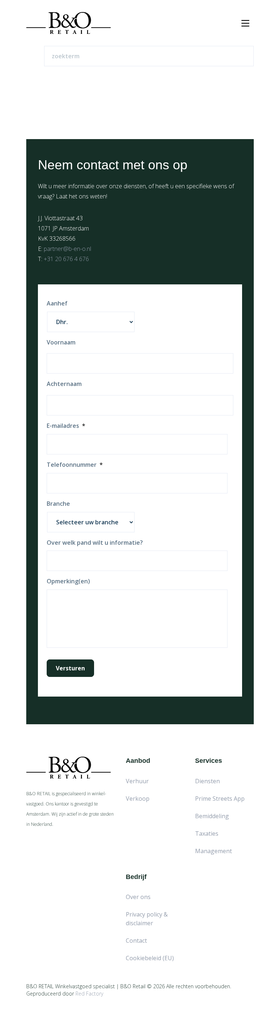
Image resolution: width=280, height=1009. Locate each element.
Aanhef (57, 303)
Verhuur (137, 781)
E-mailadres (66, 426)
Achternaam (64, 384)
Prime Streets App (220, 799)
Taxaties (206, 833)
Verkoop (137, 799)
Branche (58, 504)
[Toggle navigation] (245, 23)
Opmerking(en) (68, 581)
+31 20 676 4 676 (66, 259)
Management (213, 851)
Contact (136, 941)
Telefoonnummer (75, 465)
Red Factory (89, 993)
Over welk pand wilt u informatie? (95, 543)
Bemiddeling (212, 816)
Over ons (138, 897)
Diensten (207, 781)
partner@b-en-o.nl (67, 249)
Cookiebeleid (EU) (150, 958)
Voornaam (61, 342)
